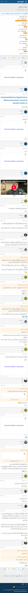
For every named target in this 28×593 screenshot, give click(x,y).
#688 (2, 240)
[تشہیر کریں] (4, 67)
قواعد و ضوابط (22, 587)
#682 (2, 94)
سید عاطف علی (21, 215)
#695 (2, 415)
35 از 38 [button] (14, 58)
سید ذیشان (21, 490)
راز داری (19, 587)
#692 (2, 326)
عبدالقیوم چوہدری (20, 505)
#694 (2, 385)
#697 (2, 481)
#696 (2, 447)
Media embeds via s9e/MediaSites (20, 591)
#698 (2, 496)
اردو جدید (22, 584)
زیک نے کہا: (24, 329)
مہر (25, 584)
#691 (2, 303)
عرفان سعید (25, 435)
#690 (2, 282)
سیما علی (22, 61)
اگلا (9, 58)
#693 (2, 354)
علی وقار (22, 380)
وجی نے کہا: (24, 258)
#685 (2, 178)
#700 (2, 547)
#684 (2, 148)
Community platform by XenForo (15, 590)
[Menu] (26, 1)
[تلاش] (1, 1)
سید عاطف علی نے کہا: (23, 285)
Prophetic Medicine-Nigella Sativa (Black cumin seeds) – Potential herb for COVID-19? (14, 100)
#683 (2, 116)
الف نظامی (21, 89)
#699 (2, 511)
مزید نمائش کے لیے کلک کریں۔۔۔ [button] (14, 400)
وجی (22, 234)
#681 (2, 67)
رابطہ (26, 587)
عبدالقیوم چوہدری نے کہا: (22, 551)
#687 (2, 221)
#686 (2, 206)
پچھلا (18, 58)
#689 (2, 254)
